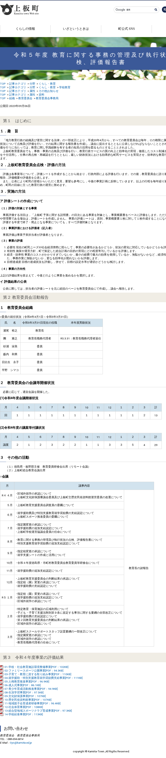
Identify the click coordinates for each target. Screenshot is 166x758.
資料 (41, 94)
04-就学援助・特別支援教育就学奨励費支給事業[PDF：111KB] (43, 677)
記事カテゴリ (17, 83)
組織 (12, 98)
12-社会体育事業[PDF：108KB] (23, 707)
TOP (3, 83)
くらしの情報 (25, 29)
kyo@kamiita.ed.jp (21, 742)
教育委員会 (25, 98)
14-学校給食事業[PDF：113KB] (23, 714)
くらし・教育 (47, 83)
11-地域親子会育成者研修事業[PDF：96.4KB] (32, 703)
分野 (32, 83)
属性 (32, 91)
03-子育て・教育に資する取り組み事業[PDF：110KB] (37, 674)
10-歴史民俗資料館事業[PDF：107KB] (27, 699)
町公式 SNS (126, 29)
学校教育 (64, 87)
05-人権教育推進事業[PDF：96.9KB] (26, 681)
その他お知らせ (49, 91)
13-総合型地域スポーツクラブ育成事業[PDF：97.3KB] (38, 710)
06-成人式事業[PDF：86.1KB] (22, 685)
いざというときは (76, 29)
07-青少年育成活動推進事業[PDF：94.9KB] (31, 688)
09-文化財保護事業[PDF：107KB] (25, 696)
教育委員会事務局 (47, 98)
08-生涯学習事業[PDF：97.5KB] (24, 692)
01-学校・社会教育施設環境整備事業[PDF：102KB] (36, 666)
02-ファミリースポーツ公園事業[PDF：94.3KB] (33, 670)
